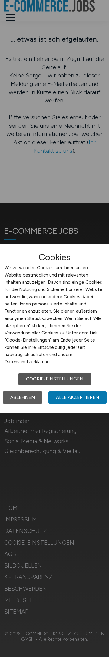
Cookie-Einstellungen (54, 379)
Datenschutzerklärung (27, 361)
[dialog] (54, 328)
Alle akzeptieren (77, 397)
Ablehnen (22, 397)
